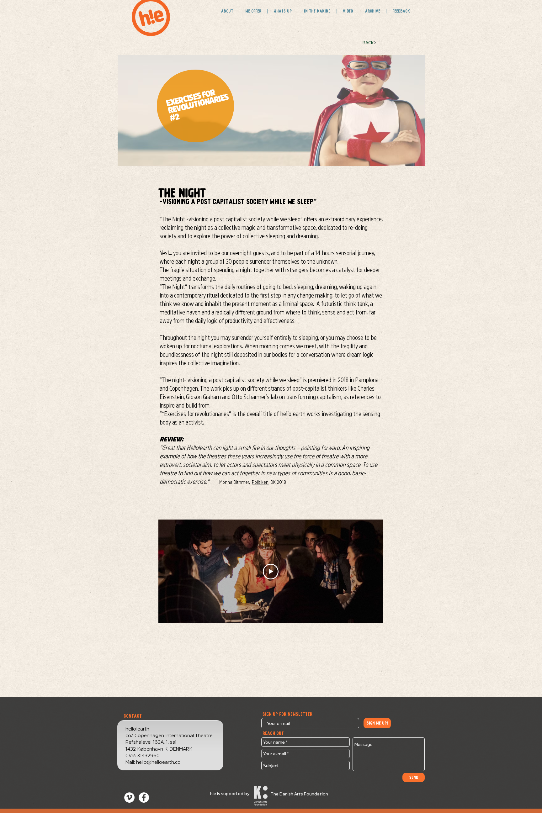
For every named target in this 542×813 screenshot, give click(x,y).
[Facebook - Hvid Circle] (144, 797)
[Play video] (271, 571)
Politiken (260, 481)
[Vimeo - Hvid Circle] (129, 797)
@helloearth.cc (163, 761)
